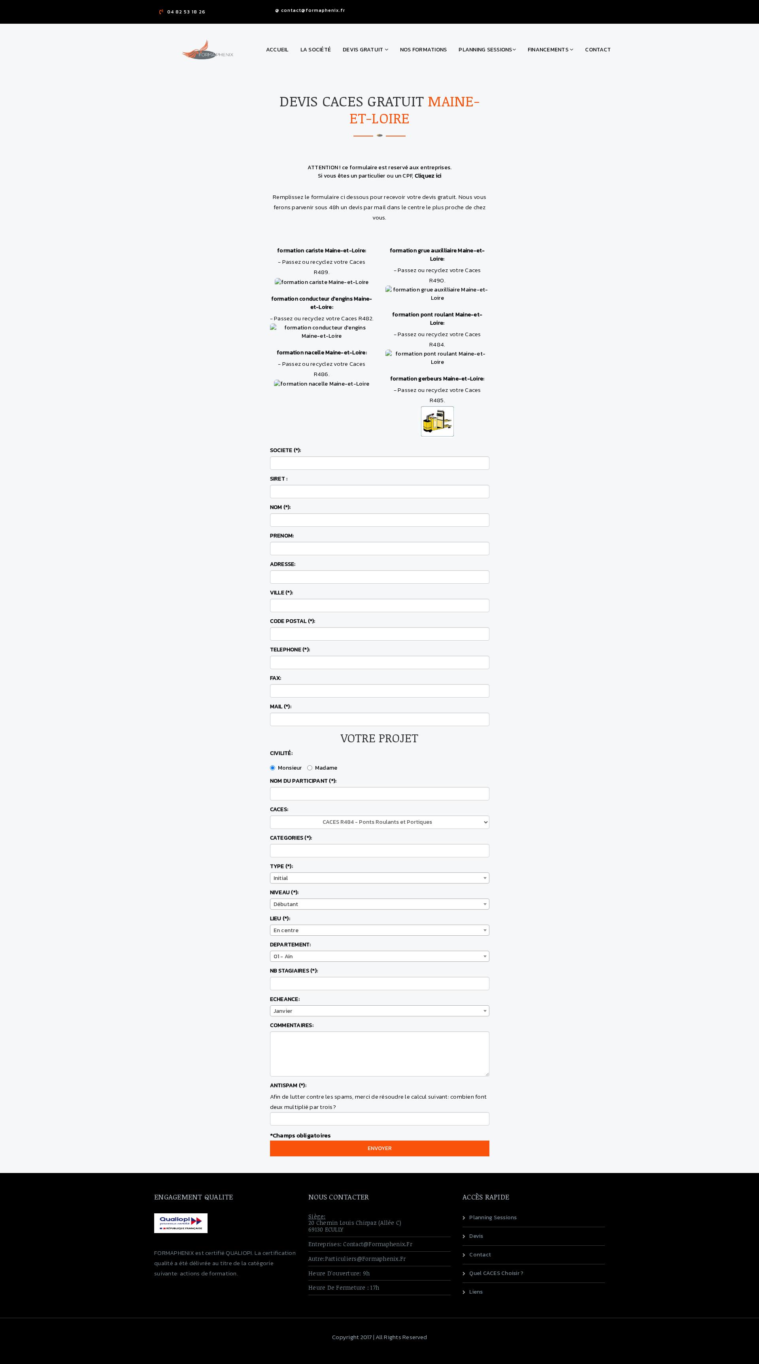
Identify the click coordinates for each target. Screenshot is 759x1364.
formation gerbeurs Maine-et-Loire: (437, 379)
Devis (476, 1236)
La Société (315, 49)
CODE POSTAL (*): (292, 621)
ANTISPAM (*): (288, 1085)
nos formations (423, 49)
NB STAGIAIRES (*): (294, 971)
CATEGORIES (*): (291, 838)
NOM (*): (280, 507)
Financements (549, 49)
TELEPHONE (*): (290, 649)
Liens (476, 1292)
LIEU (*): (280, 918)
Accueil (277, 49)
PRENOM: (282, 536)
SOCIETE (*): (285, 450)
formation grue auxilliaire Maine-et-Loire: (437, 254)
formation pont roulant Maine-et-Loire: (437, 318)
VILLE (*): (281, 592)
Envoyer (380, 1148)
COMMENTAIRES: (291, 1025)
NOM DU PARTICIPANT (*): (303, 781)
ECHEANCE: (285, 999)
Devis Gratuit (364, 49)
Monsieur (290, 768)
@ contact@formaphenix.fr (310, 10)
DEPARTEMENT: (290, 944)
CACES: (279, 809)
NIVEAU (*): (284, 892)
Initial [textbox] (281, 878)
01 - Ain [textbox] (283, 956)
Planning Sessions (485, 49)
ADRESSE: (283, 564)
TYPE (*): (281, 866)
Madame (326, 768)
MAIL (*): (280, 706)
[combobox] (379, 877)
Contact (598, 49)
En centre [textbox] (286, 930)
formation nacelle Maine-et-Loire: (322, 352)
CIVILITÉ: (281, 753)
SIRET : (279, 479)
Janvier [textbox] (283, 1011)
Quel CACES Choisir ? (496, 1273)
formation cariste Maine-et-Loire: (321, 250)
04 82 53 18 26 (186, 11)
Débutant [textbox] (286, 904)
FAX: (275, 678)
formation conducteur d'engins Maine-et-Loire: (321, 303)
